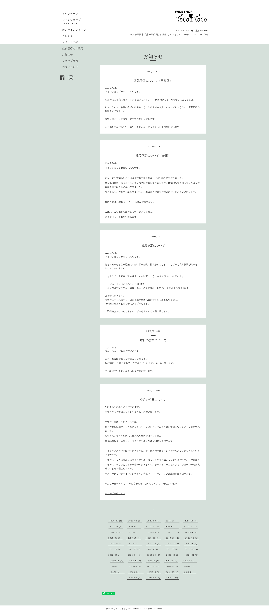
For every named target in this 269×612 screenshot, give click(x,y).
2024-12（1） (116, 526)
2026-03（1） (135, 521)
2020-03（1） (137, 572)
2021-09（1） (171, 561)
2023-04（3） (192, 538)
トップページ (70, 13)
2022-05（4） (115, 555)
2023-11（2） (191, 532)
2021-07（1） (116, 566)
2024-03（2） (116, 532)
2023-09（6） (115, 538)
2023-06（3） (153, 538)
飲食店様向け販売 (72, 48)
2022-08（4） (153, 549)
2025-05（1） (172, 521)
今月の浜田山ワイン (115, 493)
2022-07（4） (173, 549)
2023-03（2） (116, 543)
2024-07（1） (172, 526)
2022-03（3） (154, 555)
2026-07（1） (116, 521)
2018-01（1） (172, 577)
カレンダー (69, 35)
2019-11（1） (155, 572)
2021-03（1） (190, 566)
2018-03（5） (135, 577)
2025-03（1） (191, 521)
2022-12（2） (173, 543)
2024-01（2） (154, 532)
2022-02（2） (173, 555)
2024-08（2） (153, 526)
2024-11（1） (134, 526)
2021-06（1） (135, 566)
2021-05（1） (153, 566)
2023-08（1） (134, 538)
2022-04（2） (135, 555)
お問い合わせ (70, 66)
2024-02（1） (135, 532)
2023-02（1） (135, 543)
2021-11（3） (135, 561)
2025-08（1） (154, 521)
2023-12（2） (173, 532)
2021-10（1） (153, 561)
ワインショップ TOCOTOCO (127, 608)
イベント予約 (70, 42)
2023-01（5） (154, 543)
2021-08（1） (190, 561)
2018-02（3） (154, 577)
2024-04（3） (191, 526)
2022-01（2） (192, 555)
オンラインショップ (74, 29)
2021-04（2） (172, 566)
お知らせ (67, 54)
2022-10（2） (115, 549)
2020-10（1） (118, 572)
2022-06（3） (192, 549)
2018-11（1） (190, 572)
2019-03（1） (172, 572)
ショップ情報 (70, 60)
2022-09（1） (134, 549)
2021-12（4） (117, 561)
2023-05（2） (173, 538)
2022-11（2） (191, 543)
